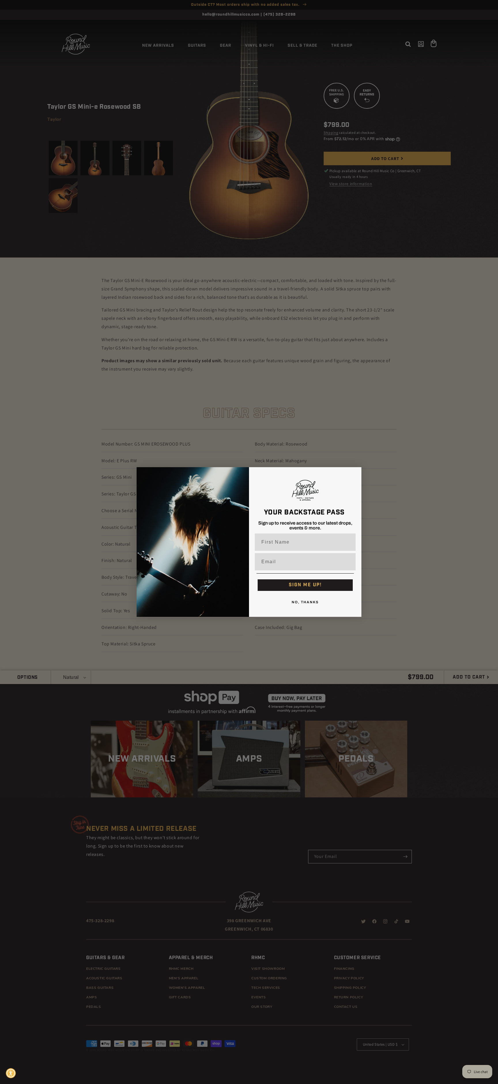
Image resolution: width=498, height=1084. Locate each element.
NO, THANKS (305, 602)
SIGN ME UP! (305, 585)
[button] (11, 1073)
